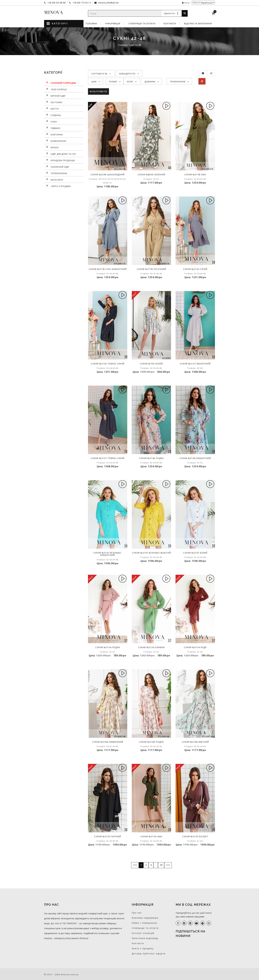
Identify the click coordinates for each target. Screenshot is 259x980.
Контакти (170, 23)
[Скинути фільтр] (201, 81)
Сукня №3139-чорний (107, 836)
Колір (130, 81)
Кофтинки (57, 134)
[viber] (208, 923)
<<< (135, 865)
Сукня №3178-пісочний (151, 269)
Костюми (56, 102)
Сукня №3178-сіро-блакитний (108, 269)
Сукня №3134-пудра (107, 647)
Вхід (187, 3)
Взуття (54, 108)
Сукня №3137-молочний (195, 363)
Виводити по (127, 73)
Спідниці (56, 115)
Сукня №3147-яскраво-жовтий (151, 552)
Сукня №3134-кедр (195, 647)
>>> (168, 865)
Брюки (54, 147)
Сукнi (54, 121)
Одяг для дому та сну (63, 154)
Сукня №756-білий (151, 363)
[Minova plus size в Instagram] (184, 923)
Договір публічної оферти (148, 953)
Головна (91, 23)
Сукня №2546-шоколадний (108, 174)
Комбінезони (58, 141)
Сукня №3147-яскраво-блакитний (107, 553)
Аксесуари (57, 179)
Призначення (177, 81)
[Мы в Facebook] (178, 923)
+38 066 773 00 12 (81, 2)
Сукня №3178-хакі (195, 174)
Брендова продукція (63, 160)
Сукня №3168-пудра (151, 741)
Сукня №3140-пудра (151, 458)
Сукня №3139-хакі (151, 836)
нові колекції (59, 89)
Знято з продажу (61, 186)
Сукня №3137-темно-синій (107, 458)
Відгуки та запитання (198, 23)
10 (161, 865)
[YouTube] (196, 923)
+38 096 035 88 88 (56, 2)
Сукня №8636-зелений (151, 174)
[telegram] (202, 923)
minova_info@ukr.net (108, 2)
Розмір (113, 81)
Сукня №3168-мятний (195, 741)
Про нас (137, 912)
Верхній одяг (58, 95)
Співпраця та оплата (141, 23)
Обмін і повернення (144, 922)
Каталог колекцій (143, 933)
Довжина (149, 81)
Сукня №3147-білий (195, 552)
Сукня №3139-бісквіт (195, 836)
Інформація (112, 23)
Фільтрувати (98, 91)
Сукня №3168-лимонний (107, 741)
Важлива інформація (145, 917)
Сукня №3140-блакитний (195, 458)
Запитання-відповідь (145, 938)
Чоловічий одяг (60, 166)
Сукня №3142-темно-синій (107, 363)
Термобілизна (59, 173)
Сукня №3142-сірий (195, 269)
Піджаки (55, 128)
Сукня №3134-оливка (151, 647)
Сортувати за (99, 73)
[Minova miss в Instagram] (190, 923)
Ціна (93, 81)
